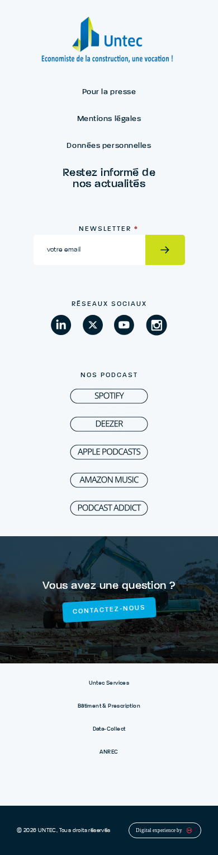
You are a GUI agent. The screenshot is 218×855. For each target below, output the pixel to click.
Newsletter (109, 229)
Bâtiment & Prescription (109, 706)
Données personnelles (109, 146)
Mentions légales (109, 119)
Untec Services (109, 683)
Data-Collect (109, 729)
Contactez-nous (108, 609)
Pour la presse (109, 92)
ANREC (108, 752)
